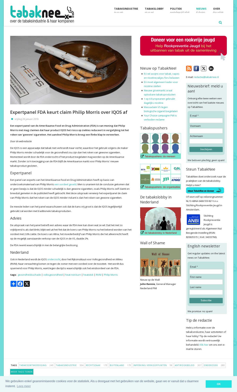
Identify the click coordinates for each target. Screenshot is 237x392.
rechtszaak (96, 365)
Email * (194, 266)
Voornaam (195, 126)
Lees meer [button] (24, 386)
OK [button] (219, 384)
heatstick (88, 274)
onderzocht (53, 259)
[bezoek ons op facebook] (216, 67)
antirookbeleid (188, 365)
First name (195, 277)
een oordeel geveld (65, 184)
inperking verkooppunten (152, 365)
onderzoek (214, 365)
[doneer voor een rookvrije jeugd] (183, 59)
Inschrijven (206, 149)
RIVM (98, 274)
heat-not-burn (73, 274)
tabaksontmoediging (36, 365)
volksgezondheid (53, 274)
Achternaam (196, 136)
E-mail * (194, 115)
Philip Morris (111, 274)
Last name (195, 287)
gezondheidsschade (29, 274)
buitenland (120, 365)
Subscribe (206, 300)
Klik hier (204, 344)
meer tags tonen (22, 371)
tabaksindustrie (70, 365)
